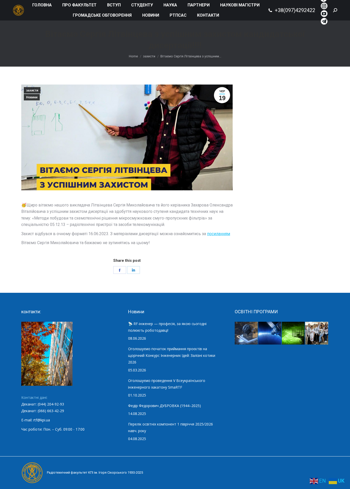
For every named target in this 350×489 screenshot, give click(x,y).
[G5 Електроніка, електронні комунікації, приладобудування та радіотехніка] (317, 333)
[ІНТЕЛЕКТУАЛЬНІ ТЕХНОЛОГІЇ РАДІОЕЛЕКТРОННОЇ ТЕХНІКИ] (246, 333)
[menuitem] (42, 5)
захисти (32, 90)
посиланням (218, 233)
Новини (31, 97)
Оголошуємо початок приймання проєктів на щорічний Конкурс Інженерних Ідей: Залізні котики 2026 (171, 355)
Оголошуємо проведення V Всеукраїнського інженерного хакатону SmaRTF (166, 384)
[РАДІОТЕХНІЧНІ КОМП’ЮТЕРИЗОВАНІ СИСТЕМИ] (293, 333)
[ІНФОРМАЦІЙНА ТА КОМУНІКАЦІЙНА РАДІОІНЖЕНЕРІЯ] (270, 333)
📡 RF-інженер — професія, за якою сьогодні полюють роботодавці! (167, 327)
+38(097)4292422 (295, 10)
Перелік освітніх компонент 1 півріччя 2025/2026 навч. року (170, 427)
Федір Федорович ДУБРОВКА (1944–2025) (164, 405)
